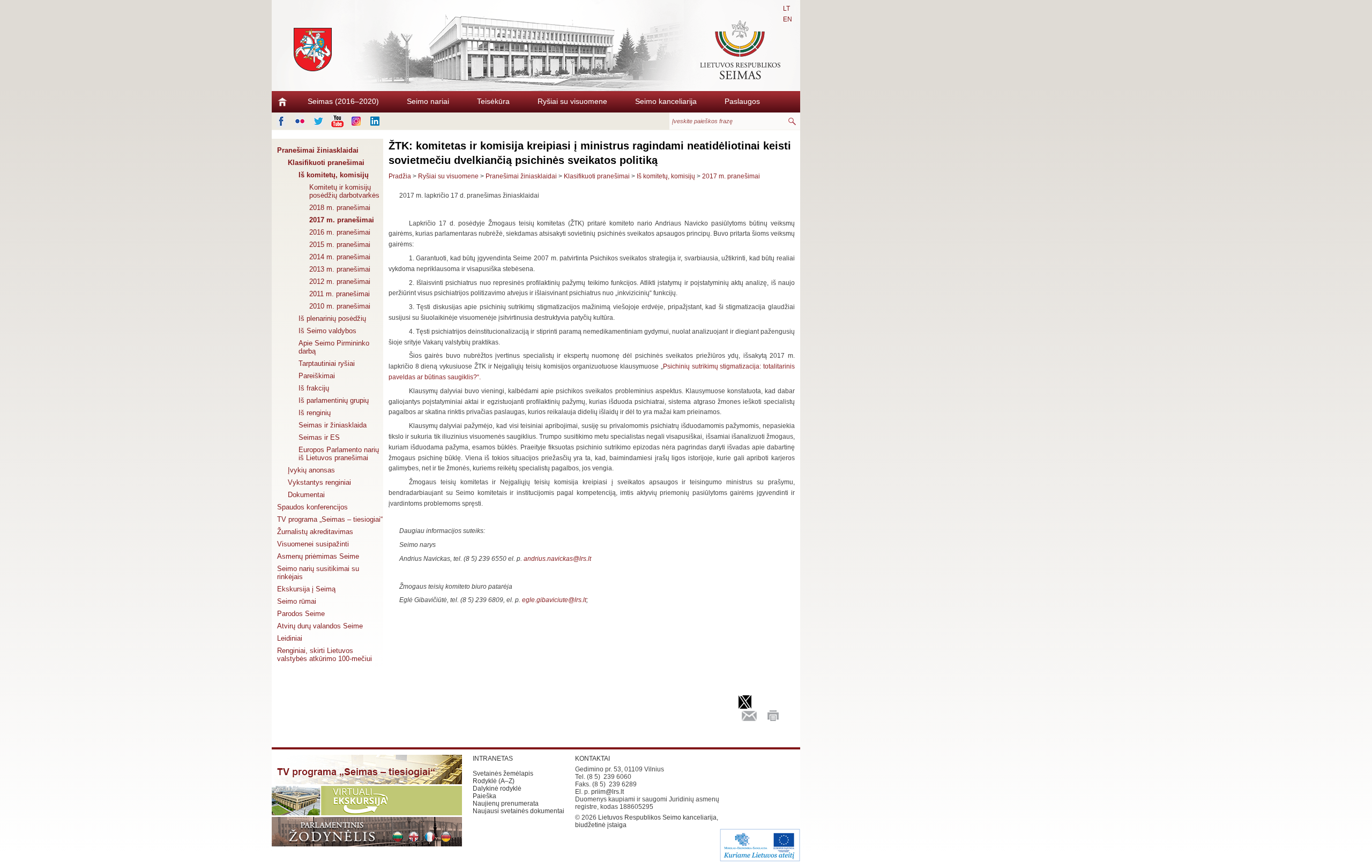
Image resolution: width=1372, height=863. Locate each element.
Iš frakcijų (314, 388)
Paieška (484, 796)
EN (787, 19)
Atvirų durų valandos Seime (320, 626)
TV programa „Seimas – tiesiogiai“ (330, 519)
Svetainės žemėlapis (503, 773)
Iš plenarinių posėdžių (332, 318)
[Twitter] (318, 121)
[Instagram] (356, 121)
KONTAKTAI (592, 758)
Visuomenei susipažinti (313, 544)
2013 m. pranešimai (339, 269)
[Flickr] (300, 121)
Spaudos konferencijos (312, 507)
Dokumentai (306, 495)
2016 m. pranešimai (339, 232)
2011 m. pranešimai (339, 294)
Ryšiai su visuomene (572, 101)
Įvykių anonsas (311, 470)
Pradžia (400, 176)
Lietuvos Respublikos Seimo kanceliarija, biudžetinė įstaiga (646, 821)
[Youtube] (337, 121)
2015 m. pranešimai (339, 245)
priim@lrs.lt (607, 792)
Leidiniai (289, 638)
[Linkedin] (375, 121)
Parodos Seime (301, 614)
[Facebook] (281, 121)
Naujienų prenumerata (506, 803)
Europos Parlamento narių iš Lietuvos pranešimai (339, 454)
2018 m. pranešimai (339, 208)
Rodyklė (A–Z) (493, 781)
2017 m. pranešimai (341, 220)
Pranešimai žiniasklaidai (318, 150)
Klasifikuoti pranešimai (326, 163)
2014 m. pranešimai (339, 257)
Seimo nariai (428, 101)
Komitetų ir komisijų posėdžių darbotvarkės (344, 191)
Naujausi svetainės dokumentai (518, 811)
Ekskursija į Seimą (306, 589)
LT (786, 8)
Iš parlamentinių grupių (334, 400)
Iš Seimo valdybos (327, 331)
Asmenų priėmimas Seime (318, 556)
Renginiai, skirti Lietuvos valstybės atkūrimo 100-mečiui (324, 655)
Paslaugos (742, 101)
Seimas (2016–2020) (343, 101)
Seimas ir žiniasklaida (333, 425)
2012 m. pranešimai (339, 281)
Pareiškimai (317, 376)
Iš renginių (315, 413)
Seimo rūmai (296, 601)
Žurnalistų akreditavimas (315, 532)
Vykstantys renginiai (319, 482)
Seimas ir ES (319, 437)
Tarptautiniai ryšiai (327, 363)
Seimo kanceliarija (666, 101)
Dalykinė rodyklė (497, 788)
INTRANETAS (493, 758)
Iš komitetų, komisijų (334, 175)
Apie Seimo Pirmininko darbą (334, 347)
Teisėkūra (493, 101)
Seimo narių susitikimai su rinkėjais (318, 573)
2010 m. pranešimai (339, 306)
